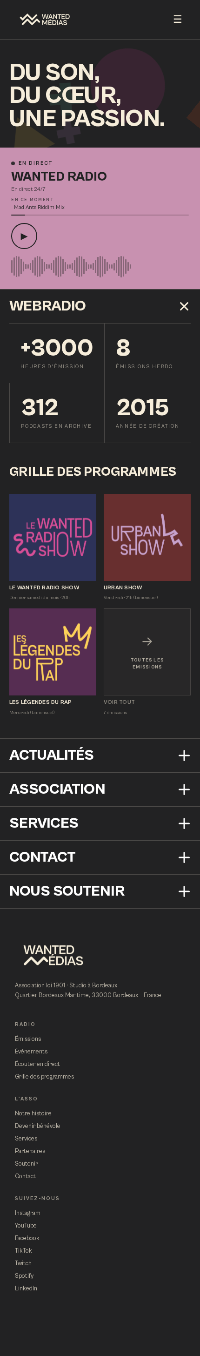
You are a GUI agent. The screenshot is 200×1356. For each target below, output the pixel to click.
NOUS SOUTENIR (67, 891)
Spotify (24, 1276)
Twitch (23, 1263)
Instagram (27, 1213)
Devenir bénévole (37, 1126)
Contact (25, 1176)
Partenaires (30, 1151)
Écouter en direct (37, 1064)
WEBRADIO (47, 306)
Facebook (27, 1238)
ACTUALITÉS (51, 755)
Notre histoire (33, 1113)
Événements (31, 1051)
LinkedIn (26, 1288)
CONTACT (42, 857)
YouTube (26, 1225)
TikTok (23, 1251)
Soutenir (26, 1163)
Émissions (28, 1039)
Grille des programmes (44, 1076)
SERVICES (44, 823)
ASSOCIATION (57, 789)
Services (26, 1138)
